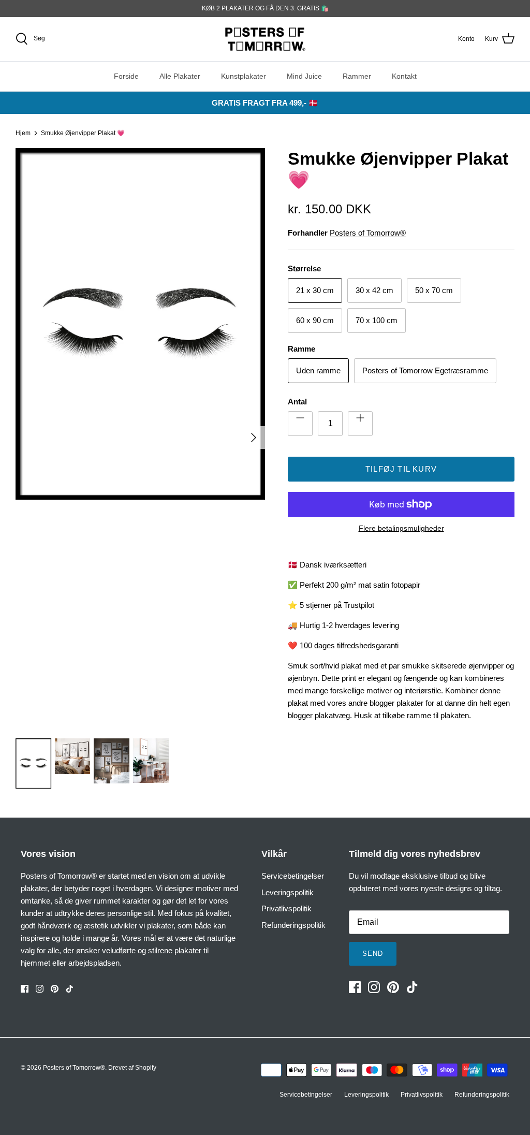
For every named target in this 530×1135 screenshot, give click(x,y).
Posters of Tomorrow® (368, 232)
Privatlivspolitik (286, 908)
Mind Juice (304, 76)
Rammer (357, 76)
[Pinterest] (54, 989)
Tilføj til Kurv (401, 468)
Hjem (23, 133)
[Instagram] (39, 989)
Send (372, 953)
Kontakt (404, 76)
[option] (140, 437)
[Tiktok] (69, 989)
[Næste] (253, 437)
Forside (126, 76)
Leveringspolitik (287, 892)
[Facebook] (24, 989)
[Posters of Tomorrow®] (265, 39)
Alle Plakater (179, 76)
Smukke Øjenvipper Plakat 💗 (83, 133)
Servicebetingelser (292, 875)
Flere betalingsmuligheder (401, 528)
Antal (297, 401)
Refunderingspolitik (293, 925)
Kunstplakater (243, 76)
